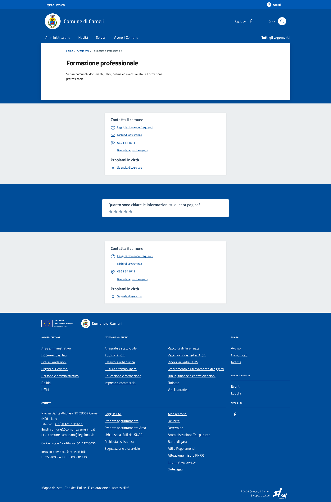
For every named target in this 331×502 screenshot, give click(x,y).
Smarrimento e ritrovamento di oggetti (196, 369)
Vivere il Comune (126, 37)
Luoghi (236, 393)
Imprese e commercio (120, 382)
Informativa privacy (182, 462)
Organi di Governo (54, 369)
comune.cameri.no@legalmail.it (71, 434)
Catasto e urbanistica (120, 362)
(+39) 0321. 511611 (68, 424)
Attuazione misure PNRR (186, 455)
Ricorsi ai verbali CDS (183, 362)
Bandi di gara (177, 441)
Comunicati (239, 355)
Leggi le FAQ (113, 414)
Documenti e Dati (54, 355)
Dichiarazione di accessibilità (108, 487)
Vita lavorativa (178, 389)
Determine (175, 427)
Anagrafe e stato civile (121, 348)
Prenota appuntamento (121, 420)
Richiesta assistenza (119, 441)
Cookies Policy (75, 487)
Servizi (101, 37)
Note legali (175, 469)
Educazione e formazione (123, 375)
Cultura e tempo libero (121, 369)
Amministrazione (57, 37)
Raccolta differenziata (183, 348)
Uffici (45, 389)
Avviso (236, 348)
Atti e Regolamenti (181, 448)
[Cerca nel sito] (282, 21)
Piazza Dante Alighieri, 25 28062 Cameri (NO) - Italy (70, 416)
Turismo (173, 382)
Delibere (174, 420)
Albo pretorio (177, 414)
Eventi (235, 386)
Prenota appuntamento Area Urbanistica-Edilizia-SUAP (125, 431)
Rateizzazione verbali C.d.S (187, 355)
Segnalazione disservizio (122, 448)
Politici (46, 382)
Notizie (236, 362)
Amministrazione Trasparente (189, 434)
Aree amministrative (56, 348)
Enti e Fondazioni (53, 362)
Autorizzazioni (115, 355)
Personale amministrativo (60, 375)
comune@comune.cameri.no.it (72, 429)
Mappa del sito (51, 487)
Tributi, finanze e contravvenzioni (191, 375)
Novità (83, 37)
